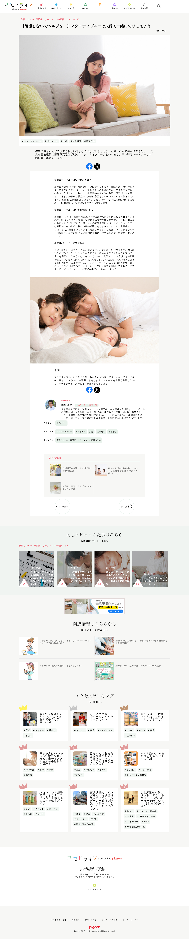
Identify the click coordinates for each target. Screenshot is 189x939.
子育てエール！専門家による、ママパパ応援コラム (79, 440)
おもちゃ (39, 730)
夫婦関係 (76, 141)
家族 (51, 769)
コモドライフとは (58, 919)
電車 (88, 814)
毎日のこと (61, 423)
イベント (39, 809)
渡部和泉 (131, 735)
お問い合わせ (90, 919)
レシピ (130, 730)
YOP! (94, 819)
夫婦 (65, 141)
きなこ (29, 735)
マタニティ (146, 769)
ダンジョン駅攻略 (147, 811)
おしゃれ (80, 730)
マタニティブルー (33, 141)
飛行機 (29, 774)
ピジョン (131, 769)
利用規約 (75, 919)
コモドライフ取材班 (136, 774)
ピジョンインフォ (130, 919)
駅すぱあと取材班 (85, 824)
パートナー (52, 141)
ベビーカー (81, 819)
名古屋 (130, 816)
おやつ (141, 730)
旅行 (41, 769)
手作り (52, 730)
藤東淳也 (90, 141)
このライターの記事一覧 (86, 405)
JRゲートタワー (147, 816)
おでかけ (30, 769)
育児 (28, 730)
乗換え (130, 811)
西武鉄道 (99, 814)
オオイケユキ (106, 730)
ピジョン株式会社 (109, 919)
